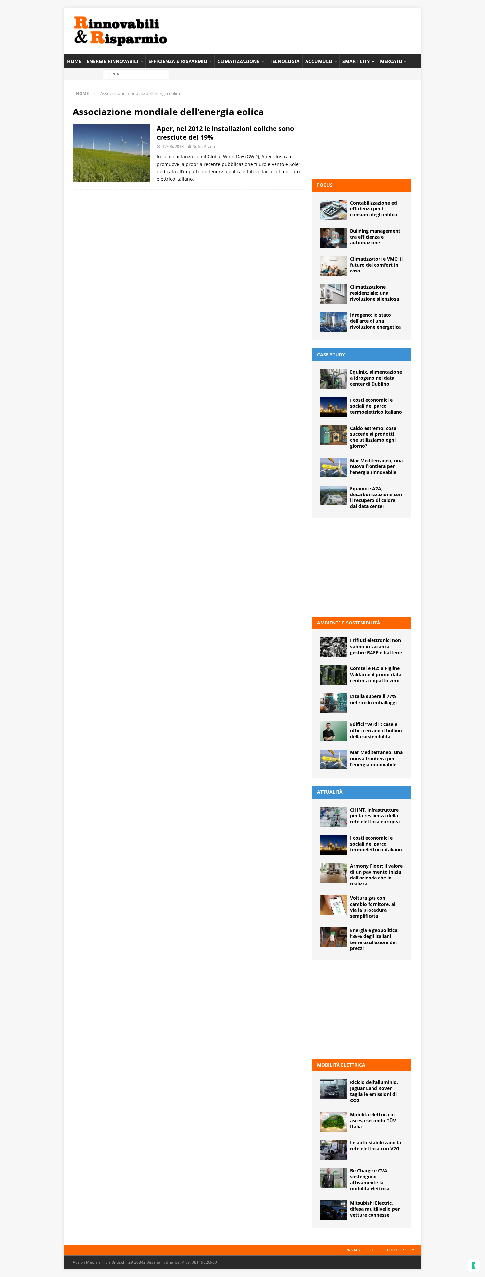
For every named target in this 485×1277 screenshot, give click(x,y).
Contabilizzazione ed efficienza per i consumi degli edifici (373, 209)
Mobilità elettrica (341, 1065)
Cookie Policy (400, 1249)
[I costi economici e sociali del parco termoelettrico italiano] (333, 407)
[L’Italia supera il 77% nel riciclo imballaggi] (333, 703)
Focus (325, 185)
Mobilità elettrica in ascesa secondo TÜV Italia (373, 1120)
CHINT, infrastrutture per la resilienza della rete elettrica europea (375, 816)
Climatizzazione (238, 61)
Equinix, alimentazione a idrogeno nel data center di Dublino (376, 378)
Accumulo (318, 61)
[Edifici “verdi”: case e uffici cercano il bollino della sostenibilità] (333, 731)
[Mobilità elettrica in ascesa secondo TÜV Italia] (333, 1122)
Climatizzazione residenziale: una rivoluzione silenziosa (374, 293)
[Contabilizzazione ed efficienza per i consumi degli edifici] (333, 210)
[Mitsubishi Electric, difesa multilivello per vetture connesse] (333, 1210)
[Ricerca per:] (136, 74)
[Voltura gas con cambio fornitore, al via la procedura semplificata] (333, 905)
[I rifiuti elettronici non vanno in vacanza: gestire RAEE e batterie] (333, 647)
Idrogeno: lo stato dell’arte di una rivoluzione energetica (375, 321)
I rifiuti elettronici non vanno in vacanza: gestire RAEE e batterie (376, 646)
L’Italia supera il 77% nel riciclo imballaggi (373, 699)
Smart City (356, 61)
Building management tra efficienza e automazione (375, 237)
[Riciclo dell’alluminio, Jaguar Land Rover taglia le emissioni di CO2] (333, 1089)
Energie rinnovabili (112, 61)
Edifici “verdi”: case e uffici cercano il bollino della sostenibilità (376, 730)
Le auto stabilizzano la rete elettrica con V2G (375, 1145)
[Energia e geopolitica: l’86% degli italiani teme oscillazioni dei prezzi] (333, 937)
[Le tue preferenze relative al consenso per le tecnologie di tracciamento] (473, 1265)
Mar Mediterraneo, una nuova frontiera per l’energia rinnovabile (376, 466)
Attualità (330, 792)
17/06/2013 (173, 146)
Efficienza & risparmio (177, 61)
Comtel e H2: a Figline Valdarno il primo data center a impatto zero (375, 674)
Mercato (391, 61)
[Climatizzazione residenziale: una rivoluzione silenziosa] (333, 294)
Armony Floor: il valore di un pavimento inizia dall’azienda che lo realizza (376, 875)
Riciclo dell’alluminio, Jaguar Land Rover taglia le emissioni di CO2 (374, 1091)
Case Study (331, 354)
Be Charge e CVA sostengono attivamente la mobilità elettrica (369, 1179)
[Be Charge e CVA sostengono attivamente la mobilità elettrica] (333, 1178)
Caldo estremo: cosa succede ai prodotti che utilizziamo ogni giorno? (373, 437)
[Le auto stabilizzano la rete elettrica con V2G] (333, 1150)
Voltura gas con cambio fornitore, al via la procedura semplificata (372, 907)
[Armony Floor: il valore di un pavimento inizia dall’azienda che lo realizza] (333, 873)
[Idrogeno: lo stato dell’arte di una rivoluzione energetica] (333, 322)
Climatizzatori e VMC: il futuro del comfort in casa (376, 265)
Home (74, 61)
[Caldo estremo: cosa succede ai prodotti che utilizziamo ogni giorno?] (333, 435)
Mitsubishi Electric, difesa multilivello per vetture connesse (375, 1209)
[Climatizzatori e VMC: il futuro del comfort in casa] (333, 266)
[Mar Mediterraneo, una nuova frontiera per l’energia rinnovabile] (333, 467)
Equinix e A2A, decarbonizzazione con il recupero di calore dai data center (376, 497)
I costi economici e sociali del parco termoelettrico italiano (376, 406)
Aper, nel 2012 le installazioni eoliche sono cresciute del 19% (225, 133)
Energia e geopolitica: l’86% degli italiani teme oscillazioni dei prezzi (374, 939)
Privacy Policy (360, 1249)
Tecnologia (285, 61)
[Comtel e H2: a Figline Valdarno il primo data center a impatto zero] (333, 675)
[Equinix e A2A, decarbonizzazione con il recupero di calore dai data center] (333, 495)
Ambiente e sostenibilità (348, 623)
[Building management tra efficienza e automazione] (333, 238)
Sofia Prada (204, 146)
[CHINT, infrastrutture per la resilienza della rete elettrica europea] (333, 817)
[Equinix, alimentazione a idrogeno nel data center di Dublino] (333, 379)
